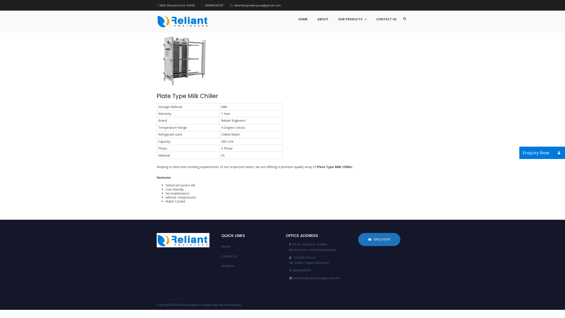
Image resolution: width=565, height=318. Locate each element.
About (322, 19)
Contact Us (386, 19)
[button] (559, 153)
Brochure (382, 239)
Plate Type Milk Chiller (187, 96)
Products (227, 266)
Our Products (350, 19)
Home (303, 19)
